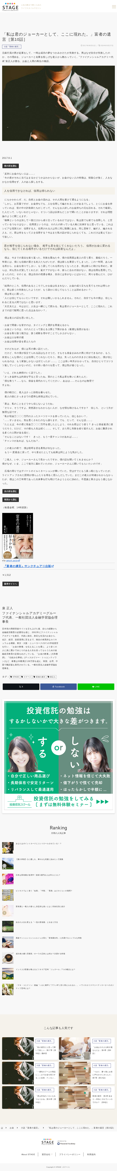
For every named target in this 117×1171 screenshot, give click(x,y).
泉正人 (53, 677)
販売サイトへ (10, 584)
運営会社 (46, 1154)
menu (114, 6)
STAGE (16, 677)
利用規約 (91, 1154)
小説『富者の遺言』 (12, 47)
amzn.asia (12, 560)
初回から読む (10, 499)
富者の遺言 (40, 677)
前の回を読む (10, 166)
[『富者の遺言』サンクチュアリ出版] (17, 535)
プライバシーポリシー (69, 1154)
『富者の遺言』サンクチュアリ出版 (27, 566)
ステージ (27, 677)
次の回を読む (10, 491)
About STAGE (28, 1154)
